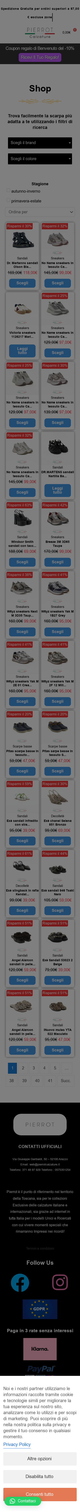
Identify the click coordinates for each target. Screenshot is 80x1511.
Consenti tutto (39, 1494)
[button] (22, 1501)
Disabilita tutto (39, 1477)
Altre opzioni (39, 1459)
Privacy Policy (17, 1445)
